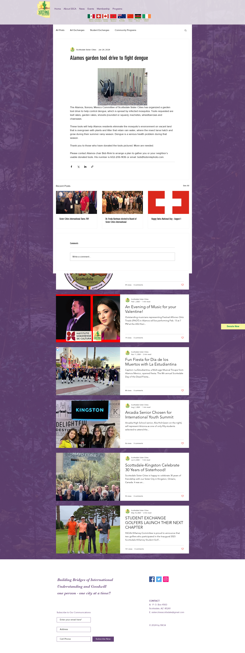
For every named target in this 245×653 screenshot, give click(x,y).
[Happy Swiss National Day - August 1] (168, 202)
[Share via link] (92, 166)
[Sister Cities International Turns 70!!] (76, 202)
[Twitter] (159, 579)
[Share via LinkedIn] (85, 166)
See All (186, 185)
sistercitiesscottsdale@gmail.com (168, 612)
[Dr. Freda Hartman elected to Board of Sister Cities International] (122, 202)
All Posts (60, 30)
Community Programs (125, 30)
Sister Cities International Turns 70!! (74, 218)
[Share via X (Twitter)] (78, 166)
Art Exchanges (77, 30)
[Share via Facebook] (71, 166)
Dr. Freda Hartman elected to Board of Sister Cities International (120, 220)
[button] (70, 9)
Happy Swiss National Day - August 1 (166, 218)
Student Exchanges (99, 30)
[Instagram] (166, 579)
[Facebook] (152, 579)
